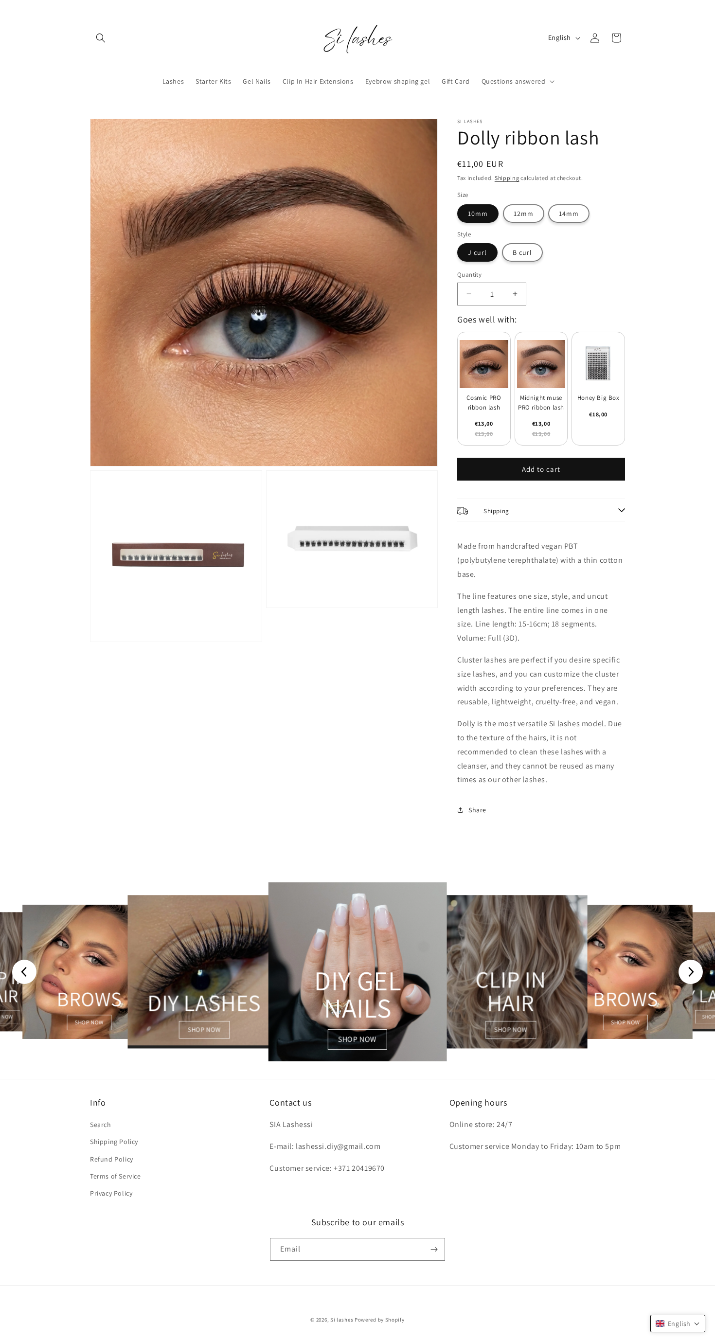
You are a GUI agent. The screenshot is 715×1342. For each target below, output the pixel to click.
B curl (522, 252)
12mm (524, 213)
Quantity (469, 274)
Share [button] (477, 809)
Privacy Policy (111, 1193)
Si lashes (341, 1319)
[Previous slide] (24, 972)
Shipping (507, 177)
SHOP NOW (89, 1022)
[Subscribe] (434, 1249)
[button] (100, 38)
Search (100, 1124)
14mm (569, 213)
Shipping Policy (114, 1141)
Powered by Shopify (380, 1319)
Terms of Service (115, 1176)
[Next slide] (691, 972)
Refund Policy (111, 1159)
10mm (478, 213)
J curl (477, 252)
